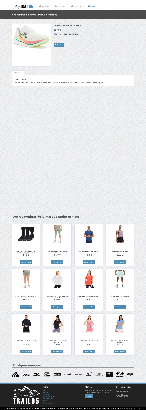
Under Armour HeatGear (88, 341)
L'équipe (46, 394)
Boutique (46, 392)
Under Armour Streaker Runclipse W (57, 341)
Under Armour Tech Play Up (26, 296)
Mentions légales (49, 401)
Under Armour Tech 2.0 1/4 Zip (26, 341)
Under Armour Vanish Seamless (119, 341)
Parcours (45, 6)
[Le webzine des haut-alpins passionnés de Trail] (24, 6)
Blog (44, 390)
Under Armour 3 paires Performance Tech (26, 252)
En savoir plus (130, 408)
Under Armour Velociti (120, 251)
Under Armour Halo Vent (89, 251)
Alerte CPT (77, 6)
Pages (93, 6)
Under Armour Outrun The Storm (57, 297)
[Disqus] (73, 121)
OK (139, 408)
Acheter (59, 45)
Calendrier (61, 6)
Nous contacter (48, 403)
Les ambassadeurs (49, 396)
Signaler (89, 396)
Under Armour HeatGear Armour (57, 252)
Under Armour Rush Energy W (88, 296)
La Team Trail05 (48, 399)
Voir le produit (26, 262)
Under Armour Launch (120, 296)
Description (18, 73)
